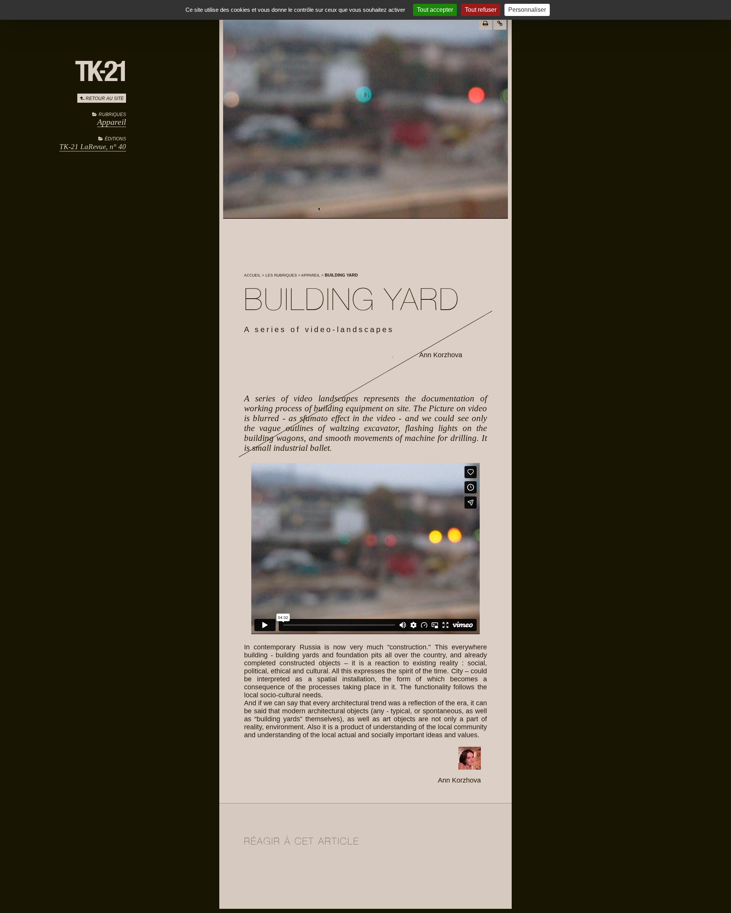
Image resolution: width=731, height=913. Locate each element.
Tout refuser (480, 9)
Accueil (252, 275)
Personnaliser (527, 9)
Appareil (111, 122)
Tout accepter (435, 9)
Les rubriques (281, 275)
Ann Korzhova (440, 355)
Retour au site (105, 98)
